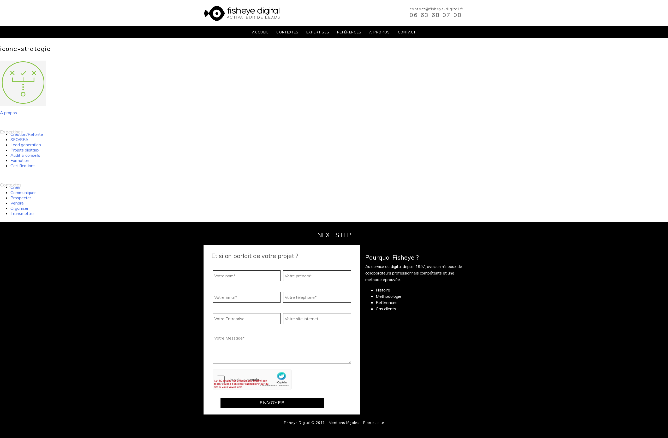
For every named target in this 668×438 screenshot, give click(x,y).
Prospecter (20, 197)
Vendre (17, 203)
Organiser (19, 208)
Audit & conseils (25, 155)
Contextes (287, 32)
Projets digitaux (24, 150)
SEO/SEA (19, 139)
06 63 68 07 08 (436, 15)
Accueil (260, 32)
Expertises (317, 32)
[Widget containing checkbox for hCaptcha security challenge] (252, 379)
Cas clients (386, 308)
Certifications (22, 165)
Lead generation (25, 144)
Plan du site (373, 423)
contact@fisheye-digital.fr (436, 9)
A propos (379, 32)
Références (349, 32)
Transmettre (22, 213)
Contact (407, 32)
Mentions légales (344, 423)
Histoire (383, 290)
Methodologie (388, 296)
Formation (19, 160)
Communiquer (23, 192)
